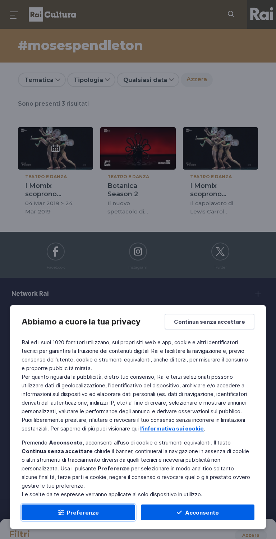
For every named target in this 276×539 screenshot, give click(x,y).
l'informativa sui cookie (172, 428)
